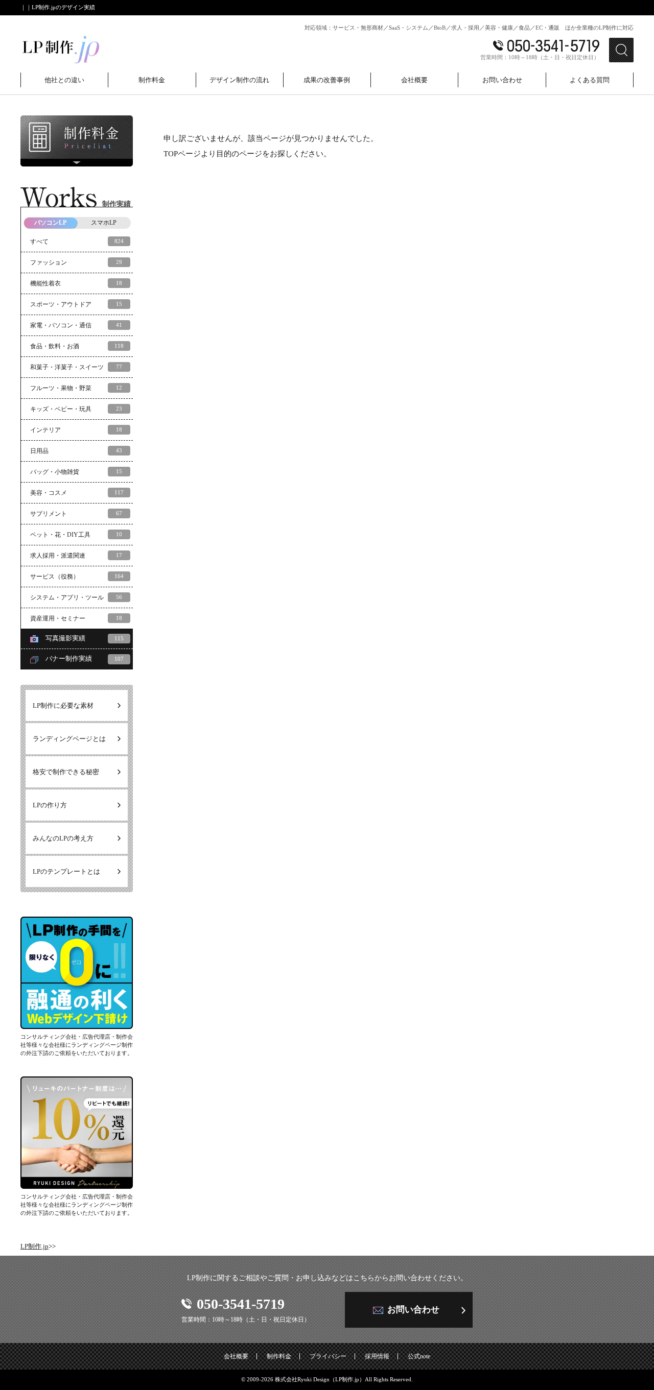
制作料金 (279, 1356)
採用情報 (377, 1356)
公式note (419, 1356)
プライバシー (328, 1356)
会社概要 (236, 1356)
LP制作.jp (34, 1246)
